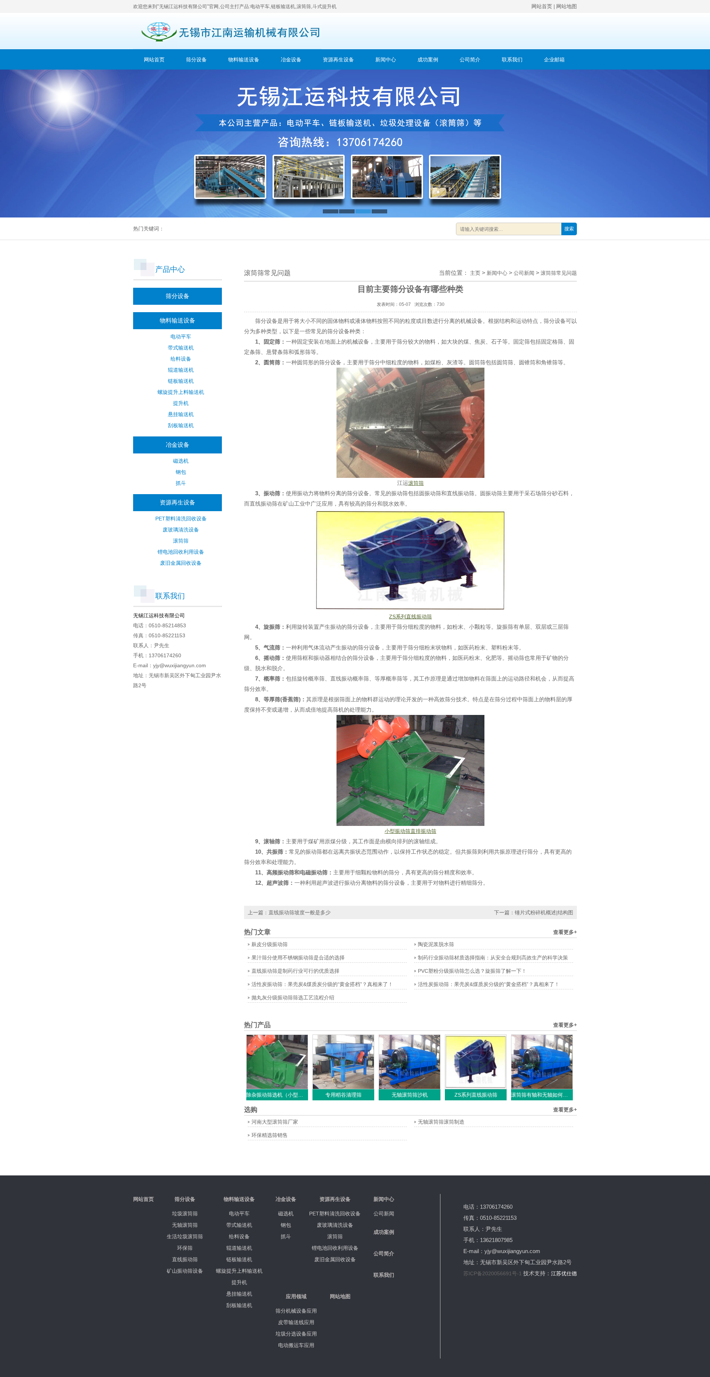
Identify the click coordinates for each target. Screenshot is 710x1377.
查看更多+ (565, 932)
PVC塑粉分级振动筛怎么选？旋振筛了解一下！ (472, 971)
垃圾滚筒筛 (185, 1213)
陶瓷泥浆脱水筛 (436, 944)
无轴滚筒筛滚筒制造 (441, 1122)
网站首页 (541, 6)
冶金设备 (291, 60)
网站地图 (566, 6)
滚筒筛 (181, 541)
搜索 (569, 229)
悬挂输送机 (181, 414)
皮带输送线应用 (296, 1322)
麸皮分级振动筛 (269, 944)
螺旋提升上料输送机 (181, 392)
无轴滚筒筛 (185, 1225)
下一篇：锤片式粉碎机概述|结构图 (533, 912)
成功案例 (427, 60)
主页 (475, 273)
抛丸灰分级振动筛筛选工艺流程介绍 (292, 997)
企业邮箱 (554, 60)
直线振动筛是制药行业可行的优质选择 (295, 971)
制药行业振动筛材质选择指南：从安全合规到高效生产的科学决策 (493, 958)
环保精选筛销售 (269, 1135)
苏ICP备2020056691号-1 (492, 1273)
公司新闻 (524, 273)
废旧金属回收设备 (181, 563)
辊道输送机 (181, 370)
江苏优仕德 (564, 1273)
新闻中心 (385, 60)
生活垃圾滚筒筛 (185, 1236)
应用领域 (296, 1296)
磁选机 (181, 461)
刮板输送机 (181, 425)
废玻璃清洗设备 (181, 530)
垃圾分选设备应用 (296, 1334)
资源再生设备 (338, 60)
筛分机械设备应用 (296, 1311)
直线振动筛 (185, 1259)
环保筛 (185, 1248)
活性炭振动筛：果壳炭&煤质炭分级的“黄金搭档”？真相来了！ (322, 984)
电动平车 (180, 337)
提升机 (181, 403)
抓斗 (181, 483)
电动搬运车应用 (296, 1345)
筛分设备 (196, 60)
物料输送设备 (243, 60)
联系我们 (512, 60)
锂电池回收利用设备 (181, 552)
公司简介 (470, 60)
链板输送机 (181, 381)
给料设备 (180, 359)
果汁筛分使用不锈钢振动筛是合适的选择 (298, 958)
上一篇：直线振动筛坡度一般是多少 (289, 912)
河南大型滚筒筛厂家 (274, 1122)
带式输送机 (181, 348)
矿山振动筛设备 (185, 1271)
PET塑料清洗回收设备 (181, 519)
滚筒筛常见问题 (559, 273)
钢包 (181, 472)
